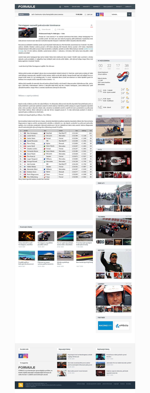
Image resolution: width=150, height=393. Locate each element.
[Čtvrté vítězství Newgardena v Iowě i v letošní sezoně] (114, 228)
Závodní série (76, 6)
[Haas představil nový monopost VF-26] (114, 161)
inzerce (122, 384)
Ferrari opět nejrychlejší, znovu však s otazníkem (65, 243)
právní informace (107, 384)
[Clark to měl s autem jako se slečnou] (114, 295)
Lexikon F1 (128, 6)
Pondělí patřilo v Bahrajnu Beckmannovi (26, 263)
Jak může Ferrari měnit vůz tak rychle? (118, 363)
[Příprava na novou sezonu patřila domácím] (46, 256)
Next (133, 127)
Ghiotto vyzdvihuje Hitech (63, 263)
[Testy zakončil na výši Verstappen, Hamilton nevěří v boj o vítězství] (26, 236)
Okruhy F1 (119, 6)
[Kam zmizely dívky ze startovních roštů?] (114, 195)
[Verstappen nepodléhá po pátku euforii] (46, 236)
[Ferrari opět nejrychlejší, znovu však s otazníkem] (65, 236)
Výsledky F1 (96, 6)
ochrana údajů (81, 384)
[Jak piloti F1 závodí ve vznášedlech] (114, 128)
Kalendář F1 (86, 6)
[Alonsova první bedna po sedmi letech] (114, 262)
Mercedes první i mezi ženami (77, 371)
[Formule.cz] (26, 6)
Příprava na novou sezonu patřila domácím (45, 263)
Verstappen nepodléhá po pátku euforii (45, 243)
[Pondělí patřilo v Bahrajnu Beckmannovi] (26, 256)
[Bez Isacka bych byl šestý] (84, 256)
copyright (116, 384)
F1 (91, 25)
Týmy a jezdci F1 (108, 6)
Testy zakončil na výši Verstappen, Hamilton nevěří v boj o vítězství (25, 244)
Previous (93, 127)
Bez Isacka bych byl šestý (84, 262)
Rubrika (66, 6)
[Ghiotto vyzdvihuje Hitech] (65, 256)
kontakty (128, 384)
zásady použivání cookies (93, 384)
